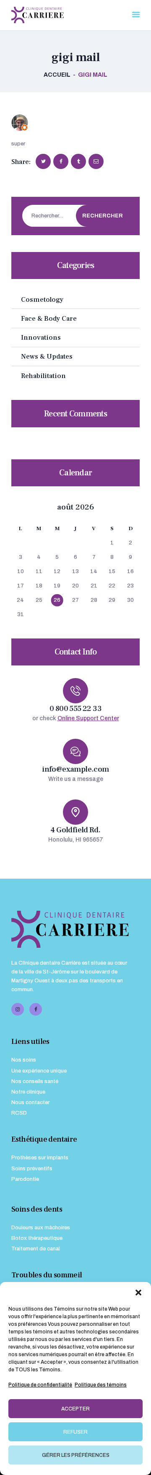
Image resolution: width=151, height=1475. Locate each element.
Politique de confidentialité (40, 1385)
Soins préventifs (31, 1169)
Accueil (57, 75)
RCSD (19, 1113)
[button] (138, 1292)
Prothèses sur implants (39, 1158)
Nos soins (23, 1060)
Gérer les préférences (75, 1455)
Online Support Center (88, 718)
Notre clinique (28, 1092)
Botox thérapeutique (36, 1238)
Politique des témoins (101, 1385)
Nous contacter (30, 1102)
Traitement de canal (35, 1249)
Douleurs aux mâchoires (40, 1228)
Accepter (75, 1409)
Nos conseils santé (34, 1081)
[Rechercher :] (72, 216)
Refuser (75, 1432)
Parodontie (25, 1179)
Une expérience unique (39, 1071)
